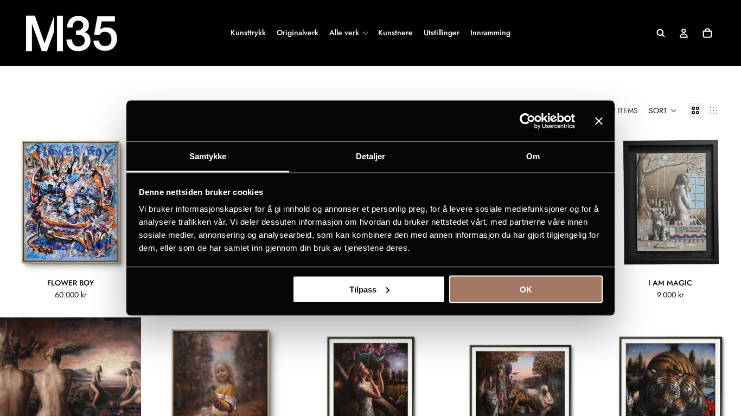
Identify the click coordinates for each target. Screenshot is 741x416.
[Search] (661, 33)
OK (526, 289)
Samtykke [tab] (208, 156)
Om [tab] (533, 156)
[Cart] (707, 33)
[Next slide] (124, 202)
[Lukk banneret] (599, 121)
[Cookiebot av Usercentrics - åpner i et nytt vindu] (527, 121)
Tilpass (362, 289)
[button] (663, 110)
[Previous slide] (16, 202)
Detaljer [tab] (371, 156)
